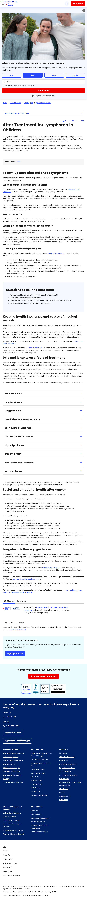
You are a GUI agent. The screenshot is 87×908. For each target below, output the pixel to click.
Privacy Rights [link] (7, 859)
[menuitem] (81, 113)
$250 (54, 75)
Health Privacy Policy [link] (10, 863)
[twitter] (4, 716)
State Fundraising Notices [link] (11, 875)
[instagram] (7, 716)
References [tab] (21, 601)
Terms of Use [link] (7, 871)
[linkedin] (15, 716)
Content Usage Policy (17, 629)
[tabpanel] (43, 611)
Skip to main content (8, 1)
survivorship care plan (56, 253)
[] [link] (18, 161)
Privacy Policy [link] (7, 855)
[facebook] (11, 716)
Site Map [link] (6, 851)
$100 (33, 75)
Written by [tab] (9, 601)
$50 (11, 75)
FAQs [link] (4, 847)
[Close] (83, 10)
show (18, 161)
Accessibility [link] (7, 867)
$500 (75, 75)
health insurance (35, 348)
